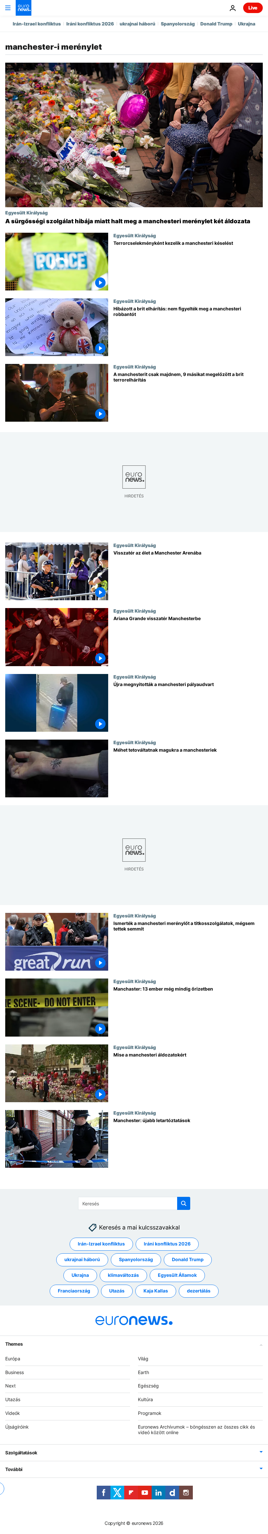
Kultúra (145, 1399)
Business (14, 1372)
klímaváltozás (123, 1275)
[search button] (183, 1203)
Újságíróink (17, 1427)
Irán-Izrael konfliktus (37, 23)
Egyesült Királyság (26, 212)
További (14, 1469)
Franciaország (74, 1290)
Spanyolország (178, 23)
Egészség (148, 1385)
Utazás (117, 1290)
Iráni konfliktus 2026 (90, 23)
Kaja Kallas (155, 1290)
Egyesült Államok (177, 1275)
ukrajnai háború (137, 23)
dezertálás (198, 1290)
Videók (12, 1413)
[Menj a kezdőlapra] (23, 8)
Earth (143, 1372)
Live (253, 7)
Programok (149, 1413)
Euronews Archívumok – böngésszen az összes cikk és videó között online (196, 1429)
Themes (14, 1344)
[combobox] (134, 1203)
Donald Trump (216, 23)
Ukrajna (246, 23)
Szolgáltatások (21, 1452)
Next (10, 1385)
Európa (12, 1358)
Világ (143, 1358)
